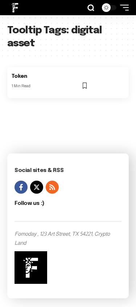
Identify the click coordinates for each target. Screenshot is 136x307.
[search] (91, 7)
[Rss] (52, 187)
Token (19, 76)
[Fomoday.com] (14, 7)
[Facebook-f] (21, 187)
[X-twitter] (36, 187)
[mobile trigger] (122, 7)
